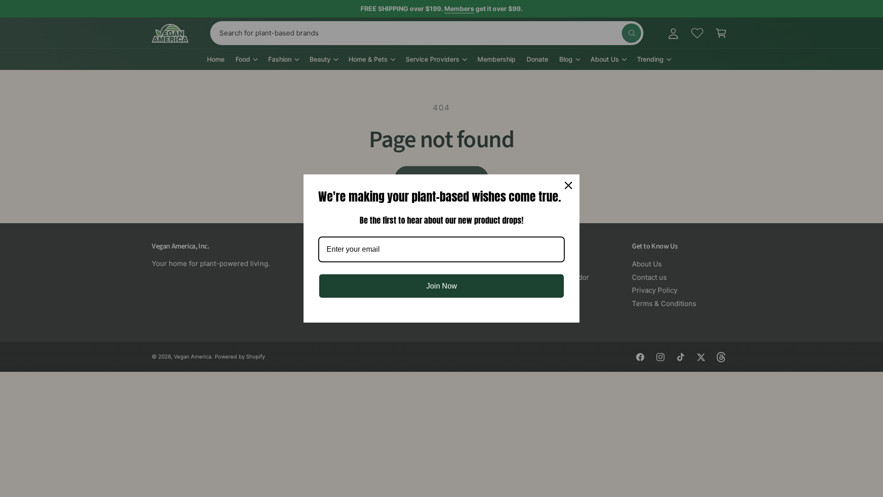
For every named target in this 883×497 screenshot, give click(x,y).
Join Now (441, 286)
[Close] (568, 185)
